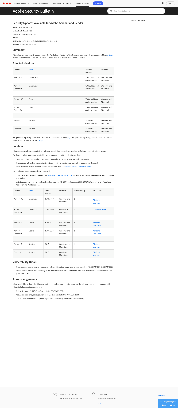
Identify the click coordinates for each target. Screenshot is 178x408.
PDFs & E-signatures (40, 3)
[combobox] (136, 11)
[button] (163, 3)
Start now (101, 404)
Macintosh (97, 203)
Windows (96, 200)
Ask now (62, 404)
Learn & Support (82, 3)
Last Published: (134, 21)
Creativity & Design (20, 3)
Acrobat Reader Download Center (78, 166)
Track (31, 69)
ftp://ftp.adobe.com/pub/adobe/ (60, 175)
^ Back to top (161, 395)
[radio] (164, 405)
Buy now (98, 3)
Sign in (170, 3)
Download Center (99, 209)
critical (109, 55)
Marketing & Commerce (61, 3)
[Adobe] (7, 3)
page (69, 137)
